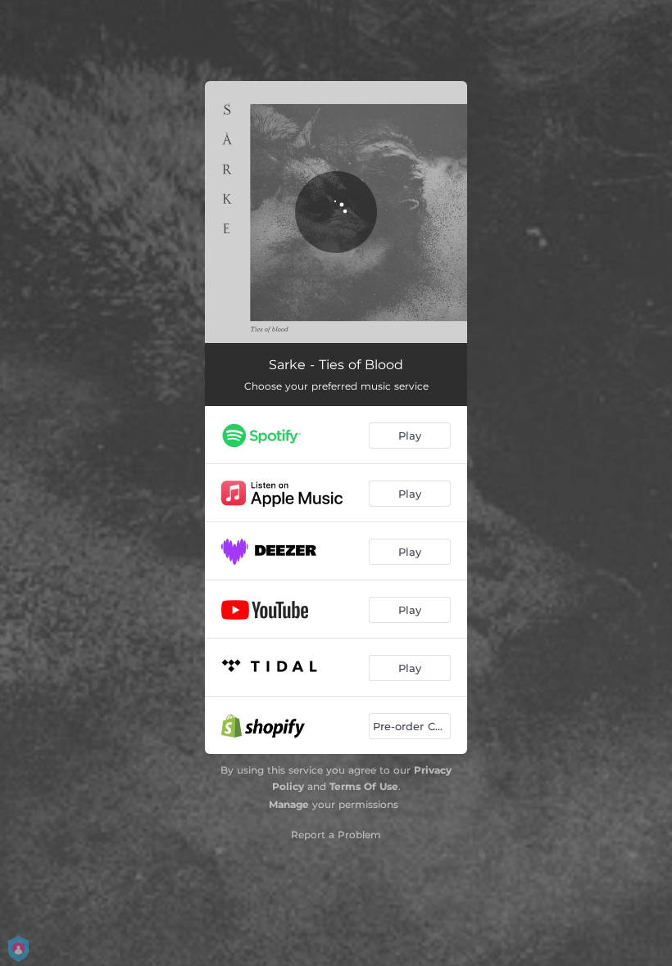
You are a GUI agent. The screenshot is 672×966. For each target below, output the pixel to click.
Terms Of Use (363, 786)
